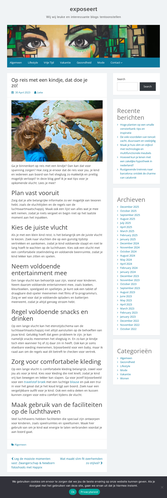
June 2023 (126, 296)
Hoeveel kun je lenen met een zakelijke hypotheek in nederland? (136, 161)
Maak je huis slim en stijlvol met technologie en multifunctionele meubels (136, 149)
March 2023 (127, 308)
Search (121, 79)
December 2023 (129, 276)
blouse (74, 382)
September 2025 (130, 215)
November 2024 (130, 247)
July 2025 (125, 223)
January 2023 (128, 316)
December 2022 (129, 321)
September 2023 (130, 288)
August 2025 (127, 219)
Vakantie (65, 62)
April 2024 (126, 264)
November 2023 (130, 280)
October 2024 (128, 251)
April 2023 (126, 304)
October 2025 (128, 211)
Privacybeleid (89, 492)
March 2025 (127, 231)
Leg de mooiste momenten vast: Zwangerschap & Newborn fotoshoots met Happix (33, 463)
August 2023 (127, 292)
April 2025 (126, 227)
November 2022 (130, 325)
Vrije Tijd (49, 62)
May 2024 (126, 259)
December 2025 (129, 207)
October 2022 (128, 329)
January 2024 (128, 272)
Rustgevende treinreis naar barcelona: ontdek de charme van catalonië (138, 173)
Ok (73, 492)
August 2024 (127, 255)
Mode (100, 62)
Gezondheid (84, 62)
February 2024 (128, 268)
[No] (162, 487)
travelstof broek (34, 382)
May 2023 (126, 300)
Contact (115, 62)
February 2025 (128, 235)
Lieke (40, 92)
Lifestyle (33, 62)
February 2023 (128, 312)
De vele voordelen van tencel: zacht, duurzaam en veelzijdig (138, 139)
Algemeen (16, 62)
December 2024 (129, 243)
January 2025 (128, 239)
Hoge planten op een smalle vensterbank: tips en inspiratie (137, 129)
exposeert (83, 9)
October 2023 (128, 284)
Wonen (124, 378)
